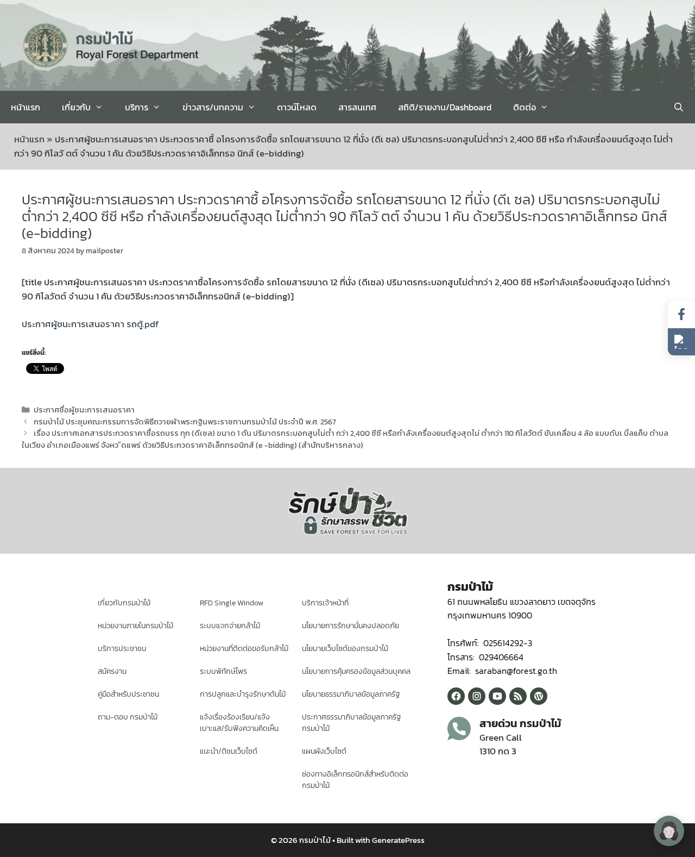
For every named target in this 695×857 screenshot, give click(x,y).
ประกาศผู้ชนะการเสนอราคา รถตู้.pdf (90, 324)
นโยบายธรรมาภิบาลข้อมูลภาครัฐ (351, 694)
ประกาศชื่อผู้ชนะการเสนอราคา (84, 410)
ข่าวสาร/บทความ (212, 107)
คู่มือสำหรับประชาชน (128, 694)
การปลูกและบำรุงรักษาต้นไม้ (243, 694)
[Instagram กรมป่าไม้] (476, 696)
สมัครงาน (112, 671)
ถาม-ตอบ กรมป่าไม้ (127, 717)
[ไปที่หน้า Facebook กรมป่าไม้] (681, 314)
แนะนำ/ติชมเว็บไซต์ (228, 751)
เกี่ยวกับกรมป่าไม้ (124, 603)
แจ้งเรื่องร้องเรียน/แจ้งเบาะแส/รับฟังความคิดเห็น (239, 722)
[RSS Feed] (518, 696)
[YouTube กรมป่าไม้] (497, 696)
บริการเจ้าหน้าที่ (325, 603)
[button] (681, 341)
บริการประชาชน (122, 648)
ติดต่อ (524, 107)
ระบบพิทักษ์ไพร (223, 671)
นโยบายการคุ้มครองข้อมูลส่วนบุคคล (356, 671)
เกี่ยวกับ (76, 107)
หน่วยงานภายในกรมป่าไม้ (135, 625)
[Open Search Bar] (678, 107)
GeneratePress (398, 840)
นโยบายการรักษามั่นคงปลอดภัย (350, 625)
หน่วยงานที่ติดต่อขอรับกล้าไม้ (244, 648)
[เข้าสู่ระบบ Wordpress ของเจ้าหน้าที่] (538, 696)
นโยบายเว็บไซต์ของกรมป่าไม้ (345, 648)
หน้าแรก (25, 107)
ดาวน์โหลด (297, 107)
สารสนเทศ (357, 107)
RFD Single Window (231, 603)
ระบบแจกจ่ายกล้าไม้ (230, 625)
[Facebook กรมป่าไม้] (456, 696)
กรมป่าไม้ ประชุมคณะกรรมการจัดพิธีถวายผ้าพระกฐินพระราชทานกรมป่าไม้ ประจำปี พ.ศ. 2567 (185, 422)
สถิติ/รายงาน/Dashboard (444, 107)
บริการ (136, 107)
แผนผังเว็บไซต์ (324, 751)
